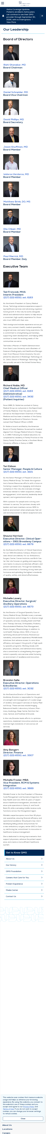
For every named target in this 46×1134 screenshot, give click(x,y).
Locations (7, 1129)
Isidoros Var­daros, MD (16, 174)
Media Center (12, 890)
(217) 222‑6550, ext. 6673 (18, 606)
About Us (10, 859)
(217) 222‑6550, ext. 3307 (18, 755)
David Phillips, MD (13, 119)
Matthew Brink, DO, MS (16, 201)
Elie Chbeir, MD (12, 228)
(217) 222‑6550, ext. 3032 (18, 688)
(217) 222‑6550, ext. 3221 (18, 471)
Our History (11, 865)
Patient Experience (14, 884)
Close (23, 1119)
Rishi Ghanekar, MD (14, 64)
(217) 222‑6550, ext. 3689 (18, 788)
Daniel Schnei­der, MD (15, 92)
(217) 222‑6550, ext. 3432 (18, 396)
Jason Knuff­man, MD (15, 146)
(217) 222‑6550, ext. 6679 (18, 544)
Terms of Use (8, 1109)
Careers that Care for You (17, 877)
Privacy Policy (28, 1107)
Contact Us (11, 896)
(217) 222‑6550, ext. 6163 (18, 297)
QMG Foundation (13, 871)
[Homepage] (24, 3)
